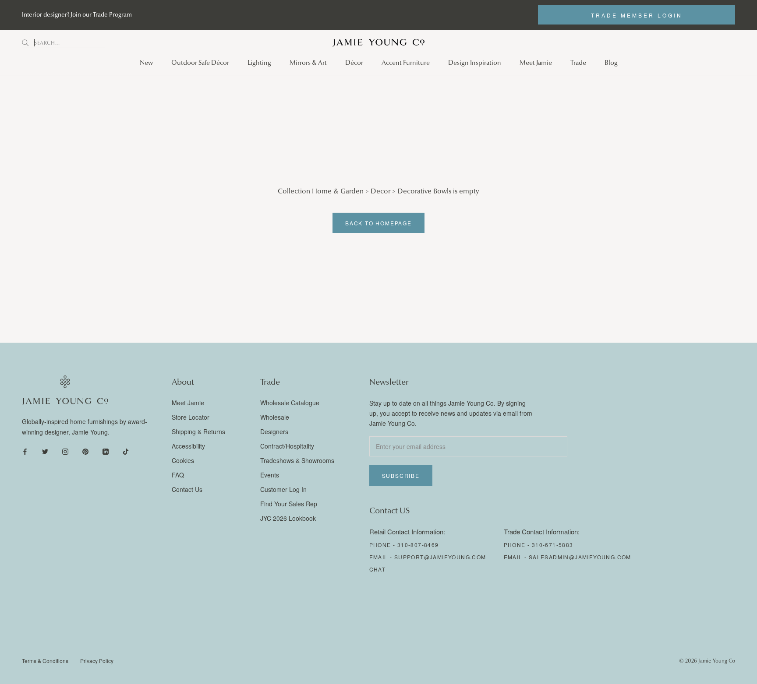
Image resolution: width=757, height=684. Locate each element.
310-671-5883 (552, 544)
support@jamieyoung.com (440, 557)
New (146, 63)
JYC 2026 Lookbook (288, 518)
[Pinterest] (85, 451)
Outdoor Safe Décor (200, 63)
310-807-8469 (418, 544)
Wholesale (274, 417)
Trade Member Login (637, 15)
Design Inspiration (474, 63)
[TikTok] (126, 451)
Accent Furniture (406, 63)
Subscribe (401, 475)
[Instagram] (65, 451)
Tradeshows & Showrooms (297, 460)
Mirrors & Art (308, 63)
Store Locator (190, 417)
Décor (354, 63)
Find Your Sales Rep (288, 503)
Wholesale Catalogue (289, 402)
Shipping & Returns (198, 431)
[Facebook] (25, 451)
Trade (578, 63)
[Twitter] (45, 451)
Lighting (259, 63)
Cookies (183, 460)
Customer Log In (283, 489)
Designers (274, 431)
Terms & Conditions (45, 660)
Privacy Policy (96, 660)
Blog (611, 63)
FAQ (178, 474)
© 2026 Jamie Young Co (707, 661)
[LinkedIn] (106, 451)
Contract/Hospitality (287, 446)
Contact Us (187, 489)
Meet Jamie (536, 63)
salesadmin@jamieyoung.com (580, 557)
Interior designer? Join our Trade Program (77, 14)
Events (269, 474)
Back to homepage (378, 223)
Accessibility (188, 446)
